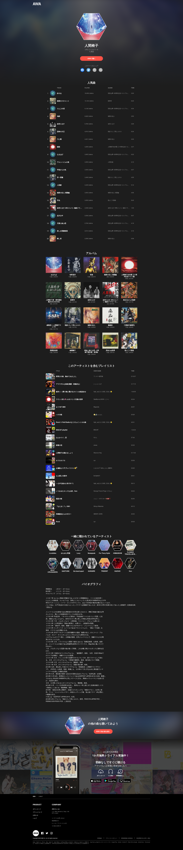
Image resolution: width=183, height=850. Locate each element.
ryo (95, 460)
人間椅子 (40, 796)
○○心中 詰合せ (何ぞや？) (64, 483)
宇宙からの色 (61, 170)
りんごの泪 (61, 108)
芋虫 (58, 200)
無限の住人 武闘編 (63, 193)
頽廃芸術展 (54, 350)
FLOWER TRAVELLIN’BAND (130, 554)
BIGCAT (96, 430)
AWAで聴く (91, 58)
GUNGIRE (91, 571)
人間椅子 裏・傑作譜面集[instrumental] (54, 301)
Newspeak (91, 553)
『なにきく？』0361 (63, 506)
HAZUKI (117, 571)
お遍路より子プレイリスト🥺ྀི (66, 468)
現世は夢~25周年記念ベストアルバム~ (119, 93)
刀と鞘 (59, 139)
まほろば (54, 275)
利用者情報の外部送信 (127, 838)
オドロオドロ (60, 460)
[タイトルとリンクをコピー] (94, 70)
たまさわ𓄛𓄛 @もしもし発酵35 (103, 468)
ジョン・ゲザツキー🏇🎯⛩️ (102, 499)
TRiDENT (104, 571)
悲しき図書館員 (62, 231)
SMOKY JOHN (98, 514)
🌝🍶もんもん (98, 414)
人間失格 (110, 162)
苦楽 (91, 275)
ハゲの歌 (59, 414)
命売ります (61, 124)
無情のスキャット (63, 101)
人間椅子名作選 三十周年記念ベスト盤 (119, 147)
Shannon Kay (98, 453)
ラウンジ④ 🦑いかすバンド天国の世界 (69, 399)
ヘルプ (35, 818)
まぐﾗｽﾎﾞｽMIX (61, 407)
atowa (95, 445)
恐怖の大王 (61, 131)
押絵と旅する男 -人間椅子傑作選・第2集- (91, 351)
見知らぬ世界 (110, 350)
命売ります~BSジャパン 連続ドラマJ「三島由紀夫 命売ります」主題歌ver (82, 208)
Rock (58, 521)
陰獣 (58, 147)
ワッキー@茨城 (98, 376)
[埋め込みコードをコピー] (101, 70)
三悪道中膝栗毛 (129, 325)
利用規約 (99, 838)
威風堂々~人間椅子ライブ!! (54, 326)
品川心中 (60, 215)
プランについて (37, 812)
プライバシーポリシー (111, 838)
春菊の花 (59, 445)
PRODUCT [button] (37, 804)
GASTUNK (65, 571)
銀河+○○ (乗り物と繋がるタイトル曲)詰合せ (71, 391)
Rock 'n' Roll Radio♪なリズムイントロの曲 (71, 422)
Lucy (78, 553)
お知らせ (35, 815)
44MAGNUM (117, 553)
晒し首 (59, 238)
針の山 (59, 93)
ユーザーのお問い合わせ (58, 818)
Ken (130, 571)
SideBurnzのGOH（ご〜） (102, 399)
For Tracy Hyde (104, 553)
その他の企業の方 (56, 826)
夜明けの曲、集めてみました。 (66, 376)
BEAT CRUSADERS (53, 571)
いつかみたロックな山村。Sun (66, 491)
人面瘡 (59, 185)
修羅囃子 (73, 350)
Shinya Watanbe (98, 506)
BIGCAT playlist (61, 430)
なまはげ (60, 154)
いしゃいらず (98, 384)
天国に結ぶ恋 (61, 223)
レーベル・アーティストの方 (59, 823)
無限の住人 (111, 116)
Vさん (95, 437)
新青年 (110, 101)
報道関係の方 (55, 820)
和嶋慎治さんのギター (63, 514)
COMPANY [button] (56, 804)
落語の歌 (59, 499)
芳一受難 (60, 177)
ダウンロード (37, 809)
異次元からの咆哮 (129, 300)
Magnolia (96, 407)
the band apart (78, 571)
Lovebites (52, 553)
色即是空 (73, 275)
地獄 (58, 116)
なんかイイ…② (61, 437)
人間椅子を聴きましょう (64, 453)
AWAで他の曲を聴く (103, 731)
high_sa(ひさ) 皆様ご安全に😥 (103, 392)
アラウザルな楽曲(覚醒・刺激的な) (68, 384)
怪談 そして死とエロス (115, 131)
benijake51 (97, 476)
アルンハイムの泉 (63, 162)
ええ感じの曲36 (61, 476)
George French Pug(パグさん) (103, 491)
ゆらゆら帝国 (65, 553)
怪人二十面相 (112, 200)
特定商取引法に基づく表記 (143, 838)
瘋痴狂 (110, 325)
